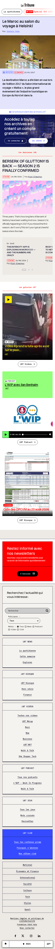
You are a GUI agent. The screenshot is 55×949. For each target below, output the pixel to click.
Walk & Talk (27, 750)
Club (22, 629)
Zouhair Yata (13, 31)
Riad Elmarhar (35, 177)
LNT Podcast (25, 442)
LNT (6, 354)
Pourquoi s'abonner (27, 848)
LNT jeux (27, 800)
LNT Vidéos (26, 364)
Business (27, 739)
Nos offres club (27, 853)
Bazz (27, 727)
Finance (27, 694)
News (29, 626)
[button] (24, 269)
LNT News (27, 641)
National (27, 865)
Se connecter (14, 141)
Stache (6, 177)
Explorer (27, 662)
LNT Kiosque (25, 520)
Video (13, 629)
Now (27, 733)
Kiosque (8, 505)
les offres (37, 141)
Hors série (27, 689)
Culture (27, 890)
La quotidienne (12, 11)
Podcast (11, 381)
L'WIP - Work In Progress (27, 783)
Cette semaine (27, 656)
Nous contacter (27, 928)
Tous (22, 626)
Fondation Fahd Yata (27, 924)
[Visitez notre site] (6, 944)
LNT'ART (27, 744)
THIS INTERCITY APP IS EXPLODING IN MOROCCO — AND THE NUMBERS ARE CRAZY (21, 251)
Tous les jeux (27, 809)
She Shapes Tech (27, 756)
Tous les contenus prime (27, 842)
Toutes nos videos (27, 715)
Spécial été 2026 (40, 11)
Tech (27, 896)
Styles (27, 903)
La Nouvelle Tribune (27, 4)
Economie (19, 72)
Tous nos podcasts (27, 777)
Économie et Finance (27, 871)
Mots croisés (27, 815)
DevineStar (27, 821)
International (27, 877)
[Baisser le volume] (50, 434)
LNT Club (27, 833)
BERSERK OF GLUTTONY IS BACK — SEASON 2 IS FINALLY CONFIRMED (25, 166)
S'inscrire (25, 574)
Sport (27, 909)
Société (27, 884)
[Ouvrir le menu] (48, 944)
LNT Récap (27, 721)
